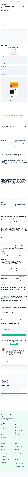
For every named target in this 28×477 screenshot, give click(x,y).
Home (2, 4)
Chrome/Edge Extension (18, 453)
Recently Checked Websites (5, 453)
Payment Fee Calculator (18, 449)
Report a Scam (3, 452)
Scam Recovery (3, 443)
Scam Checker (17, 443)
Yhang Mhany (4, 9)
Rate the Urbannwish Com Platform (5, 381)
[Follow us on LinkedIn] (3, 421)
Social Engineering (3, 437)
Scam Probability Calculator (18, 450)
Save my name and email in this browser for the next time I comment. (22, 377)
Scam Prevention (3, 455)
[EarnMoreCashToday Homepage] (6, 414)
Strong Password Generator (18, 446)
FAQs (15, 421)
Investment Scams (3, 449)
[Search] (26, 1)
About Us (16, 415)
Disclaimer (16, 427)
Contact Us (16, 420)
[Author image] (2, 10)
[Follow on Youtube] (8, 356)
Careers (16, 424)
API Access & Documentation (19, 430)
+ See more (3, 40)
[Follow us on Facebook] (1, 421)
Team (15, 418)
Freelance (2, 431)
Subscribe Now (14, 334)
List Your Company (17, 437)
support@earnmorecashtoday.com (20, 466)
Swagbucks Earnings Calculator (19, 452)
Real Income (2, 450)
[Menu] (1, 1)
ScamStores (5, 4)
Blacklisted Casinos (3, 462)
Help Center (16, 459)
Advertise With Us (17, 434)
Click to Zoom (14, 97)
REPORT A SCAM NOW (14, 343)
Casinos (2, 434)
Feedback (16, 460)
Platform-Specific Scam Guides (5, 459)
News (1, 425)
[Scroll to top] (26, 474)
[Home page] (14, 1)
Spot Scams (2, 446)
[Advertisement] (14, 16)
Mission (16, 417)
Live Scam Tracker (3, 456)
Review (2, 368)
